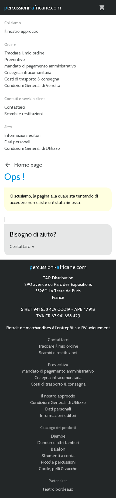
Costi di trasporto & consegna (31, 79)
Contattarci (14, 107)
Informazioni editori (22, 135)
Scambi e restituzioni (23, 113)
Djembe (58, 436)
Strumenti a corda (58, 455)
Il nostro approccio (21, 31)
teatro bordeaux (58, 489)
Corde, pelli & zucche (58, 468)
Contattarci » (22, 246)
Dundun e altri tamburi (58, 442)
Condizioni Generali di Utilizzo (32, 148)
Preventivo (14, 59)
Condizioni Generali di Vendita (32, 85)
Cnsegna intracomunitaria (27, 72)
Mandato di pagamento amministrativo (40, 66)
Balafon (58, 449)
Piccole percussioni (58, 462)
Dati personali (17, 141)
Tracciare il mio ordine (24, 53)
